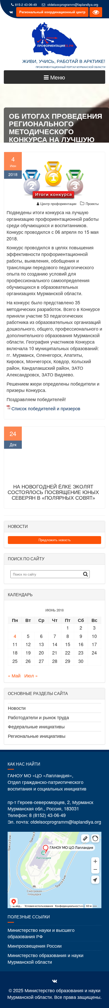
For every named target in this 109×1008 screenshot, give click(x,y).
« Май (14, 675)
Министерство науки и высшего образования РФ (41, 933)
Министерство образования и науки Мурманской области (45, 958)
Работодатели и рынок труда (38, 717)
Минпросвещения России (35, 945)
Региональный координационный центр (52, 11)
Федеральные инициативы (36, 726)
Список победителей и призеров (45, 408)
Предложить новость (55, 539)
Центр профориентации (58, 203)
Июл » (31, 675)
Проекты (92, 203)
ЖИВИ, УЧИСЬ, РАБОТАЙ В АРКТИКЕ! (63, 61)
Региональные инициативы (36, 735)
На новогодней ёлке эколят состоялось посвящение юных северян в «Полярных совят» (53, 492)
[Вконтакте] (11, 12)
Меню (57, 77)
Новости (17, 707)
